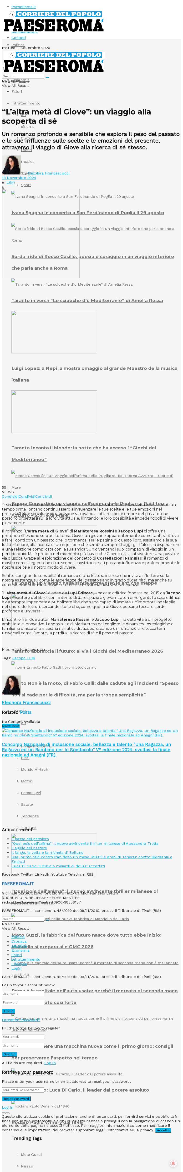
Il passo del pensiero (30, 839)
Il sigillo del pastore (29, 848)
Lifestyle (19, 964)
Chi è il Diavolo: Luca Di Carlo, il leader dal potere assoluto (80, 1090)
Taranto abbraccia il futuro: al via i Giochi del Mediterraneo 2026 (87, 651)
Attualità (19, 946)
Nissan (27, 1166)
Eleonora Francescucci (49, 173)
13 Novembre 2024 (19, 177)
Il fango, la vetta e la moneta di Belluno (47, 852)
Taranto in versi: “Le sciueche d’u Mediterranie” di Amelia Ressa (87, 300)
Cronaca (19, 941)
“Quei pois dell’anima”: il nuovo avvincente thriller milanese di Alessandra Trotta (84, 843)
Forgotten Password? (21, 1020)
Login (16, 968)
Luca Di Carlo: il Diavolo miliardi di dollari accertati (58, 866)
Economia (20, 80)
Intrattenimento (25, 103)
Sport (26, 185)
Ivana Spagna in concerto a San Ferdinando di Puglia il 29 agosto (87, 212)
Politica (18, 45)
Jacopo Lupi (23, 658)
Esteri (16, 91)
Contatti (18, 37)
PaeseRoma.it (23, 7)
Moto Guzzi (31, 1154)
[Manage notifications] (173, 1163)
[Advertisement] (57, 667)
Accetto (163, 1130)
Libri (25, 757)
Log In (50, 1063)
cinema (28, 126)
